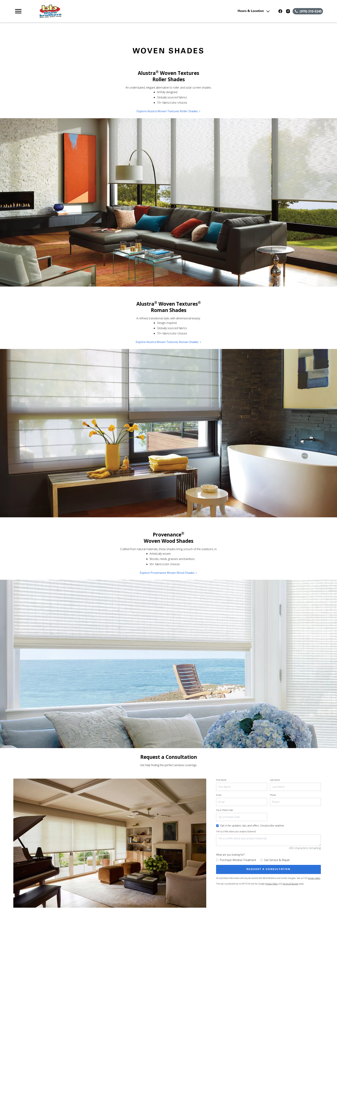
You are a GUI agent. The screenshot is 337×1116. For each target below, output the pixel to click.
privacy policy (314, 878)
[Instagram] (288, 11)
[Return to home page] (87, 11)
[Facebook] (280, 11)
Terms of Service (290, 883)
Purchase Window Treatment (238, 860)
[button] (18, 11)
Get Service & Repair (277, 860)
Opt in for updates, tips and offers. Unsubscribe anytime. (252, 825)
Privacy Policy (271, 883)
